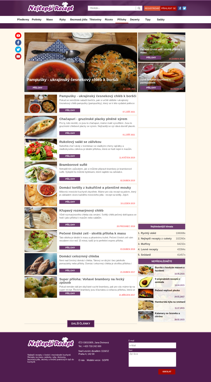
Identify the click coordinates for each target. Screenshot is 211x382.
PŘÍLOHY (37, 87)
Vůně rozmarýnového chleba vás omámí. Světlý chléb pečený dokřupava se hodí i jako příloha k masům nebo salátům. (97, 216)
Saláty (161, 19)
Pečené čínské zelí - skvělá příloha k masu (92, 233)
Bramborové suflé (73, 164)
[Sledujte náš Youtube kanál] (18, 35)
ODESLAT (166, 372)
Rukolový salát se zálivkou (80, 142)
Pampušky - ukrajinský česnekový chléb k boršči (72, 79)
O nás (81, 360)
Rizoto (109, 19)
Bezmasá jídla (78, 19)
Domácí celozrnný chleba (79, 256)
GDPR (105, 360)
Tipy (147, 19)
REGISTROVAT (152, 8)
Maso (49, 19)
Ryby (62, 19)
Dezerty (134, 19)
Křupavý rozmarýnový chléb (81, 210)
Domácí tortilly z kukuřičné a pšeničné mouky (95, 187)
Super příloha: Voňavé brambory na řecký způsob (91, 280)
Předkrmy (23, 19)
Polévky (36, 19)
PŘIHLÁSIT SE (168, 8)
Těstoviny (95, 19)
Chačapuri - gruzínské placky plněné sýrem (93, 119)
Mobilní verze (93, 360)
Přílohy (121, 19)
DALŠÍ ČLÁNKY (80, 323)
